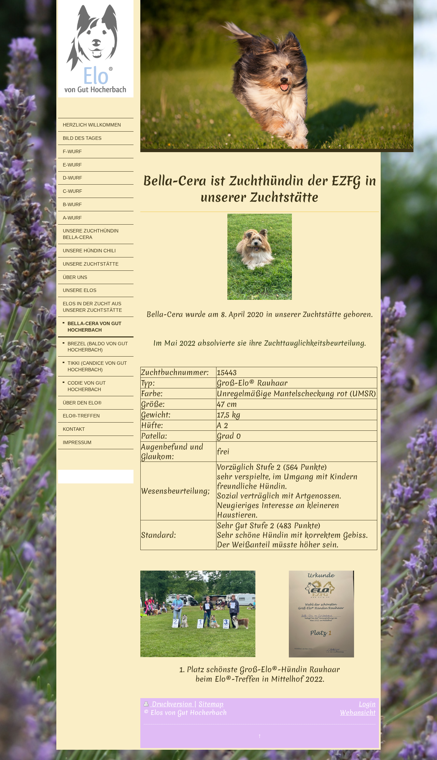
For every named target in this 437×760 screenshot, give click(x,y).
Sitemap (211, 703)
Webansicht (358, 712)
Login (367, 703)
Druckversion (172, 703)
